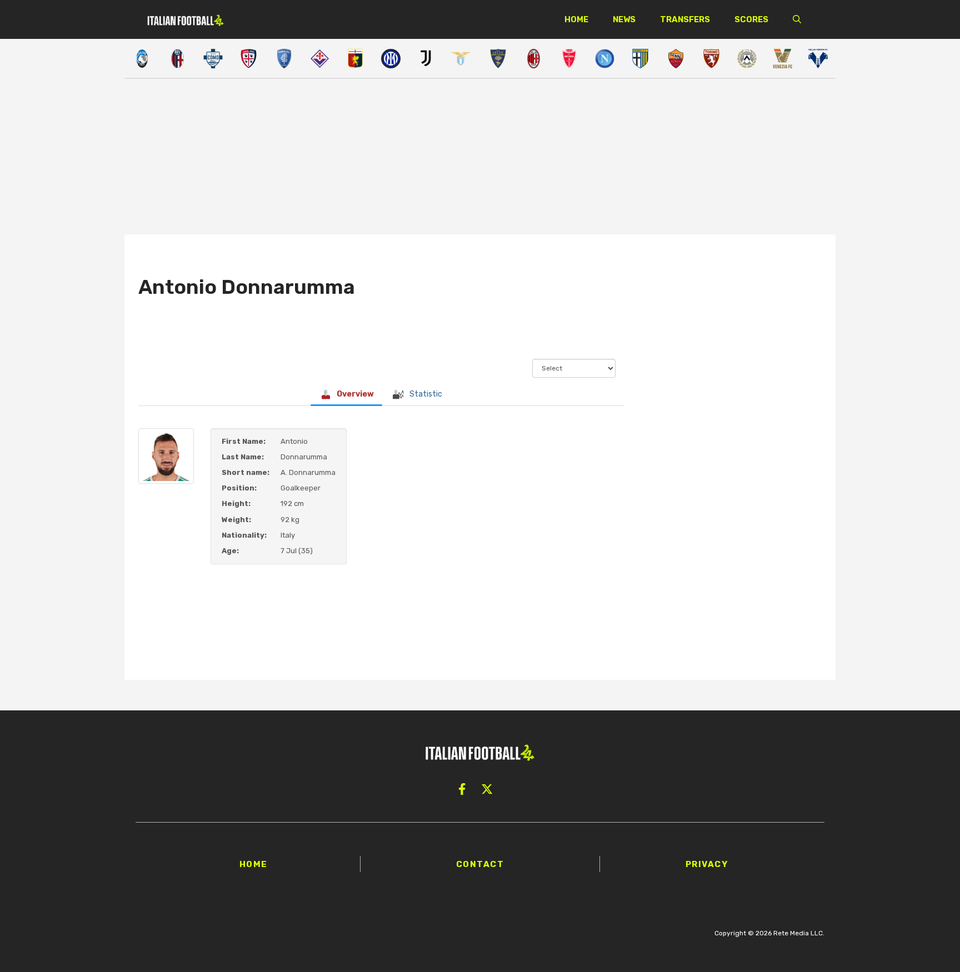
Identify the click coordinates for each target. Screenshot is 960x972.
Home (576, 19)
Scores (751, 19)
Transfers (685, 19)
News (624, 19)
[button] (797, 19)
